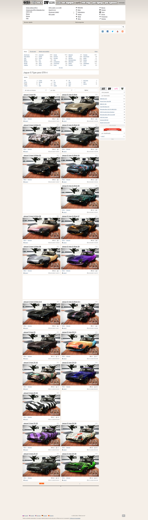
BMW (25, 60)
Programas (104, 16)
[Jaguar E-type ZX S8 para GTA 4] (80, 466)
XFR (40, 85)
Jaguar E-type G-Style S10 (32, 302)
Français (39, 515)
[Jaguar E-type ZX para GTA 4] (41, 344)
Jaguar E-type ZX (29, 332)
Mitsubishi (71, 61)
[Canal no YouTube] (117, 31)
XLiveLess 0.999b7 (54, 12)
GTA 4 (40, 63)
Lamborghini (57, 61)
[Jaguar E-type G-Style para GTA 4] (80, 106)
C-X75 (25, 82)
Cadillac (26, 65)
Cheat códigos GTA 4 (32, 8)
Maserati (71, 54)
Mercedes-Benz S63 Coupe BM (107, 114)
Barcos (103, 8)
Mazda (70, 56)
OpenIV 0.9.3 (52, 10)
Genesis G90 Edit (104, 120)
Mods (79, 16)
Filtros (96, 51)
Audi (25, 58)
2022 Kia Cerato (104, 117)
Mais (112, 139)
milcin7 (26, 121)
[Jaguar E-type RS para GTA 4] (41, 106)
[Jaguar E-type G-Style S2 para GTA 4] (80, 137)
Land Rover (56, 63)
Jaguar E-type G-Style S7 (70, 216)
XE (39, 84)
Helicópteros (81, 12)
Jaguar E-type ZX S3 (69, 362)
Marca (25, 51)
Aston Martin (27, 56)
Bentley (25, 61)
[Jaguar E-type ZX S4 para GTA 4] (41, 405)
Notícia (28, 16)
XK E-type (85, 80)
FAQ (27, 18)
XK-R (70, 84)
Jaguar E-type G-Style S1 (32, 125)
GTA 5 (40, 65)
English (32, 515)
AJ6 (25, 80)
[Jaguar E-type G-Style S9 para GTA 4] (80, 258)
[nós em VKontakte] (102, 31)
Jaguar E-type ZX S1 (69, 332)
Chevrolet (41, 54)
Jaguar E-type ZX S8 (69, 454)
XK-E (70, 82)
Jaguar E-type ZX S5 (30, 423)
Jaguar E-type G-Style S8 (32, 246)
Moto (79, 10)
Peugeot (71, 65)
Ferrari (40, 58)
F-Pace (25, 85)
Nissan (70, 63)
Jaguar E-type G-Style (69, 94)
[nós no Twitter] (112, 31)
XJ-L (55, 82)
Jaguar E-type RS (29, 94)
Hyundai (56, 58)
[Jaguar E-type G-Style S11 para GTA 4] (80, 314)
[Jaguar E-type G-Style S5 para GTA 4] (80, 198)
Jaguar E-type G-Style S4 (70, 155)
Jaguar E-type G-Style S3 (32, 155)
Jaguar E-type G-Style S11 (71, 302)
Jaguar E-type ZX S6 (69, 423)
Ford (40, 61)
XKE (70, 85)
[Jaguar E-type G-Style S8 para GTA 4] (41, 258)
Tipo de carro (33, 51)
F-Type (40, 80)
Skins (79, 19)
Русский (26, 515)
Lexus (55, 65)
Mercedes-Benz (72, 60)
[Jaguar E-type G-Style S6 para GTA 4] (41, 228)
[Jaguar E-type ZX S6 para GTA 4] (80, 435)
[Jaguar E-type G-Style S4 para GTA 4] (80, 167)
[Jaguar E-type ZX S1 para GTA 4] (80, 344)
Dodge (40, 56)
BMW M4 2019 (103, 98)
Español (51, 515)
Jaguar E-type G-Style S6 (32, 216)
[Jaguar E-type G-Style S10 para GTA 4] (41, 314)
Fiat (40, 60)
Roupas (103, 10)
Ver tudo (61, 67)
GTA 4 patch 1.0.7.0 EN (55, 8)
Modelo (25, 77)
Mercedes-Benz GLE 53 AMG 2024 (108, 109)
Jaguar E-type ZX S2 (30, 362)
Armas (103, 14)
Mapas (28, 14)
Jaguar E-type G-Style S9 (70, 246)
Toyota (85, 61)
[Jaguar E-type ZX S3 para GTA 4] (80, 374)
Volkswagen (86, 63)
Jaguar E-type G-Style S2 (70, 125)
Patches (103, 19)
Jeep (55, 60)
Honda (55, 54)
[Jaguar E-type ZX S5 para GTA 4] (41, 435)
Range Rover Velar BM (105, 101)
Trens (102, 12)
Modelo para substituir (44, 51)
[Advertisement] (61, 37)
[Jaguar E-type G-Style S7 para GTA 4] (80, 228)
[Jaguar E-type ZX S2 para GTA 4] (41, 374)
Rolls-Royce (86, 56)
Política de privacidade (75, 518)
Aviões (79, 14)
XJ (54, 80)
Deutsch (45, 515)
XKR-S (85, 84)
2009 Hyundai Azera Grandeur (107, 112)
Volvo (84, 65)
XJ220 (55, 85)
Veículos (80, 8)
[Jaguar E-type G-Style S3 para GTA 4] (41, 167)
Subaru (85, 60)
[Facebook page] (107, 31)
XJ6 (55, 84)
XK (69, 80)
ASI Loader (52, 14)
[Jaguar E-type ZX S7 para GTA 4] (41, 466)
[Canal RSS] (122, 31)
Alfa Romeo (26, 54)
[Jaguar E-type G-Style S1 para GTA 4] (41, 137)
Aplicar (86, 90)
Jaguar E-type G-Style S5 (70, 186)
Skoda (84, 58)
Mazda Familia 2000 (105, 122)
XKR (84, 82)
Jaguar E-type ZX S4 (30, 393)
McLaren (71, 58)
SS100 (40, 82)
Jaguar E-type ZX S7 (30, 454)
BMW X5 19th (103, 104)
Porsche (85, 54)
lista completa (112, 125)
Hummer (56, 56)
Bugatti (25, 63)
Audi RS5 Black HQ (104, 106)
